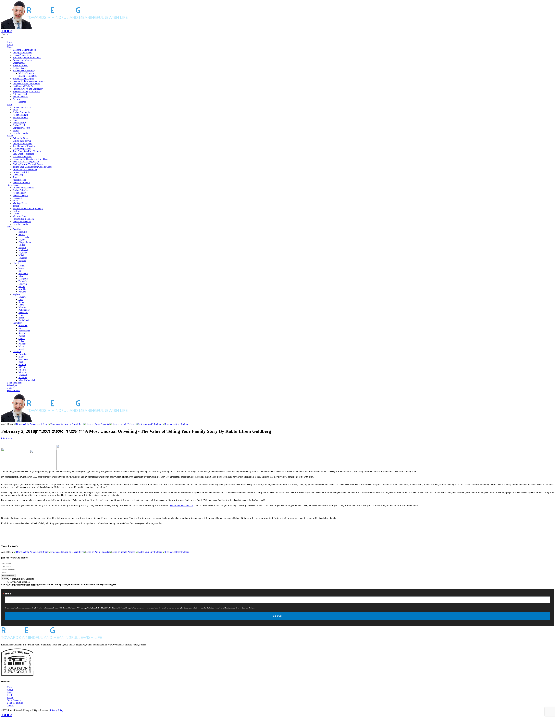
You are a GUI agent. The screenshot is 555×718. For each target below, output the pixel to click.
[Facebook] (2, 31)
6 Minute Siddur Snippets (22, 579)
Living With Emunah (20, 582)
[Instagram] (11, 31)
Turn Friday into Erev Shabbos (24, 585)
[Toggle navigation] (2, 37)
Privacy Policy (56, 710)
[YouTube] (8, 31)
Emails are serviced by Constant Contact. (240, 608)
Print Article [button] (6, 438)
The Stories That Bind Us (181, 505)
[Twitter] (5, 31)
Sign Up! (277, 616)
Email (8, 593)
